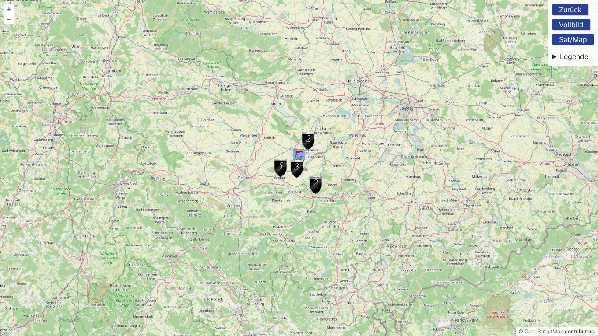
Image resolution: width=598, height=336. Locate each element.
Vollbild (571, 24)
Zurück (570, 9)
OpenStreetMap (543, 331)
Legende (574, 56)
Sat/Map (573, 39)
